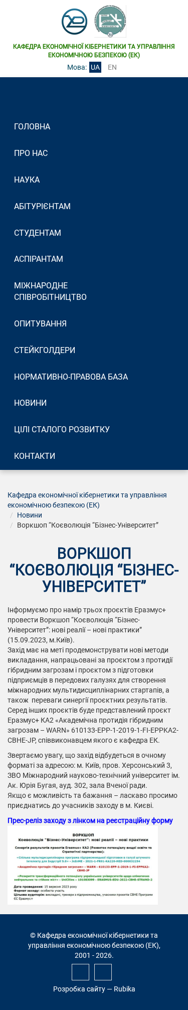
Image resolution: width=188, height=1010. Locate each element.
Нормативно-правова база (71, 377)
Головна (32, 126)
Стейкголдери (44, 350)
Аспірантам (38, 259)
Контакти (34, 456)
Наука (27, 180)
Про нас (31, 153)
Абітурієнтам (42, 206)
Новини (30, 403)
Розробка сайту (79, 989)
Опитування (40, 323)
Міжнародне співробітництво (50, 291)
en (112, 67)
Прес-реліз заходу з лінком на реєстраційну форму (91, 820)
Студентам (37, 233)
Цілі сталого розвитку (62, 429)
